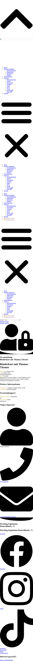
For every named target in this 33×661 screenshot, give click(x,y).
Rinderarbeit (10, 72)
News (8, 87)
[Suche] (20, 320)
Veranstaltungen (8, 76)
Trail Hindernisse (11, 70)
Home (5, 67)
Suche (1, 320)
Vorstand (9, 84)
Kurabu (9, 90)
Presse (8, 89)
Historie (9, 75)
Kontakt (6, 93)
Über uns (6, 78)
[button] (16, 129)
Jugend (9, 81)
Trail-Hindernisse (11, 196)
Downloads (10, 83)
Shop (8, 92)
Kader (8, 86)
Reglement (10, 73)
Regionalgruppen (11, 79)
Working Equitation (9, 69)
